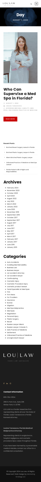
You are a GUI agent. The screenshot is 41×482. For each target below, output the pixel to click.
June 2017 (11, 228)
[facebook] (3, 383)
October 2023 (12, 193)
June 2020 (11, 209)
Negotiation (11, 313)
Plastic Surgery (13, 319)
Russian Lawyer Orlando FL (17, 327)
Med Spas (11, 311)
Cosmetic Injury (13, 281)
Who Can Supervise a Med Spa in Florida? (19, 94)
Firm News (11, 294)
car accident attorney (15, 273)
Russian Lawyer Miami (15, 324)
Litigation (10, 305)
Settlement (11, 332)
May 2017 (10, 231)
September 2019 (13, 215)
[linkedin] (7, 383)
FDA (8, 292)
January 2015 (12, 247)
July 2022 (10, 201)
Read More (10, 119)
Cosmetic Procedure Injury (17, 284)
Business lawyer (13, 270)
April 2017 (10, 234)
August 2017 (11, 223)
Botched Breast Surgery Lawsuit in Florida (20, 147)
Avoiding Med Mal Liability (17, 108)
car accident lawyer (15, 276)
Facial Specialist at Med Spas (18, 289)
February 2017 (12, 239)
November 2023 (13, 190)
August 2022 (11, 198)
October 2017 (12, 217)
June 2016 (11, 244)
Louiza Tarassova (14, 106)
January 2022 (12, 207)
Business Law (12, 267)
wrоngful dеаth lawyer (15, 338)
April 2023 (11, 196)
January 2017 (12, 242)
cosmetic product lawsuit (17, 286)
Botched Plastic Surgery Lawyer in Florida (20, 152)
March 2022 (11, 204)
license (9, 303)
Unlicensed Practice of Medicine (23, 110)
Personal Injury (12, 316)
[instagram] (10, 383)
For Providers (12, 297)
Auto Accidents (13, 262)
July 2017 (10, 225)
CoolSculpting (12, 278)
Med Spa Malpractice (15, 308)
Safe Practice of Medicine (17, 330)
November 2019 (13, 212)
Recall (9, 322)
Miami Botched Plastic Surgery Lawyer (19, 157)
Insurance (11, 300)
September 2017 (13, 220)
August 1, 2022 (12, 103)
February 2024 (12, 188)
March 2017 (11, 236)
